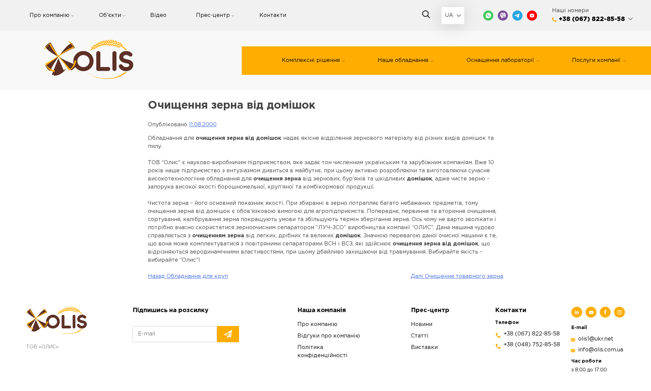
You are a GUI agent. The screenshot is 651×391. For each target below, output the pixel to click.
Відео (158, 15)
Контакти (272, 15)
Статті (420, 336)
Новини (421, 324)
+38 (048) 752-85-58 (532, 344)
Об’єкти (110, 15)
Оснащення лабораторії (500, 60)
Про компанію (49, 15)
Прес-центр (213, 15)
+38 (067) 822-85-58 (592, 19)
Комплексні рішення (311, 60)
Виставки (424, 347)
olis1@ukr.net (595, 339)
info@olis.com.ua (600, 349)
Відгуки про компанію (328, 336)
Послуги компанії (596, 60)
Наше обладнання (403, 60)
